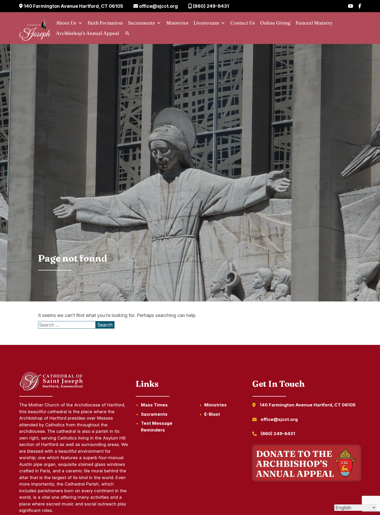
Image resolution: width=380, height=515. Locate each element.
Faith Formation (105, 23)
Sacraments (141, 23)
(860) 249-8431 (210, 6)
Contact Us (242, 23)
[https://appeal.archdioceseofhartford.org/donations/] (306, 464)
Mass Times (154, 404)
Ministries (177, 23)
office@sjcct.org (158, 6)
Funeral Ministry (314, 23)
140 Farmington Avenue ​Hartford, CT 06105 (73, 6)
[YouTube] (350, 6)
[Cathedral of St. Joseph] (35, 28)
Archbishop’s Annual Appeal (87, 33)
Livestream (206, 23)
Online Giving (275, 23)
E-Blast (212, 414)
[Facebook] (359, 6)
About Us (66, 23)
